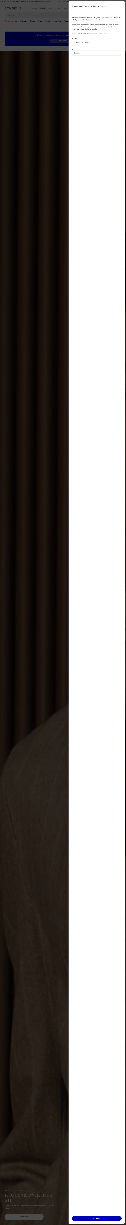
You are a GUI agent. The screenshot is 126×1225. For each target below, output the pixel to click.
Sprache (74, 49)
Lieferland (75, 38)
